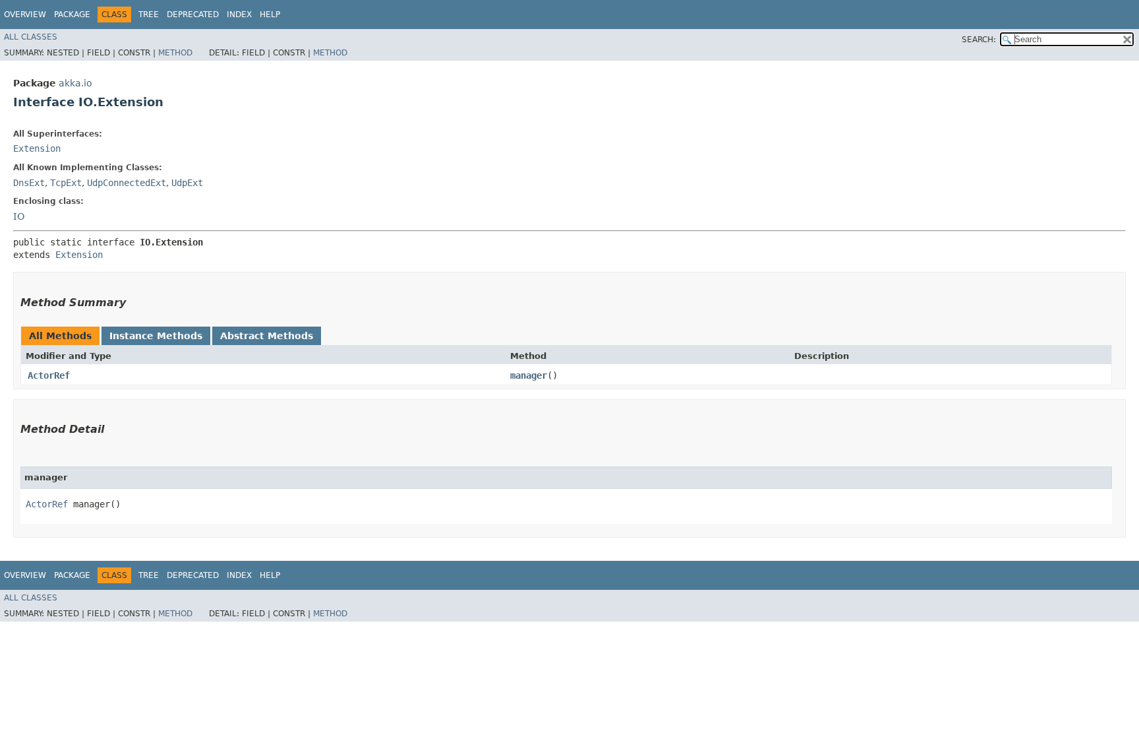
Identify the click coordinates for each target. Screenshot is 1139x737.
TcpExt (66, 182)
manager (528, 375)
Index (239, 14)
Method (175, 52)
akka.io (75, 83)
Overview (25, 14)
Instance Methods (155, 336)
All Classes (30, 37)
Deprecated (193, 14)
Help (270, 14)
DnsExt (29, 182)
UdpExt (187, 182)
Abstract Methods (266, 336)
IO (18, 216)
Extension (37, 148)
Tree (148, 14)
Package (72, 14)
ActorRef (49, 375)
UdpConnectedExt (126, 182)
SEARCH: (979, 39)
